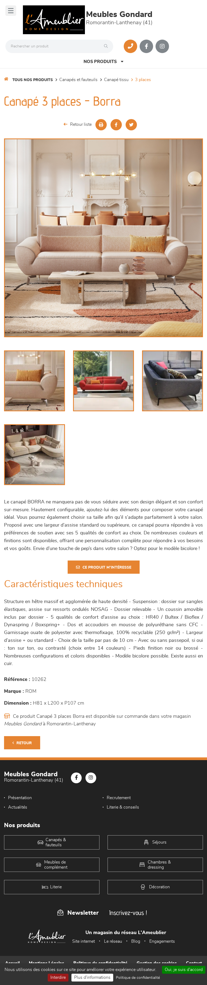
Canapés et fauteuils (78, 80)
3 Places (143, 80)
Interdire (58, 977)
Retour (24, 743)
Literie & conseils (123, 807)
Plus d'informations (92, 977)
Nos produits (100, 62)
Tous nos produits (32, 80)
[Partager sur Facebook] (116, 124)
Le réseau (113, 941)
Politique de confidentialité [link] (138, 978)
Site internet (83, 941)
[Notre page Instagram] (162, 46)
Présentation (20, 798)
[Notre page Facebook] (146, 46)
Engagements (162, 941)
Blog (135, 941)
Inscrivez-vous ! (128, 913)
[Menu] (10, 10)
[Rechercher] (107, 46)
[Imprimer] (101, 124)
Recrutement (119, 798)
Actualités (17, 807)
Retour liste (81, 124)
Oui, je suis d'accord (184, 969)
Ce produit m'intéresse (106, 567)
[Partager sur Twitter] (131, 124)
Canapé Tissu (116, 80)
